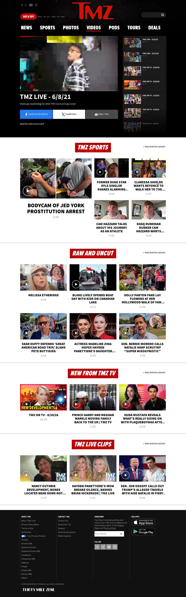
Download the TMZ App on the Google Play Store (143, 531)
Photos (71, 28)
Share (38, 114)
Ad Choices (26, 532)
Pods (114, 28)
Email (103, 114)
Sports (47, 28)
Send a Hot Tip (64, 524)
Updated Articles (28, 547)
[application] (69, 63)
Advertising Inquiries (67, 532)
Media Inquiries (64, 536)
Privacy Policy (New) (30, 524)
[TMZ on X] (26, 5)
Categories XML (28, 559)
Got (28, 17)
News (26, 28)
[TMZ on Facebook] (22, 5)
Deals (154, 28)
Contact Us (63, 521)
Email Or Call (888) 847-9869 (51, 17)
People (24, 566)
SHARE (70, 114)
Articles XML (26, 544)
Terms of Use (27, 528)
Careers (61, 528)
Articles (24, 540)
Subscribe (121, 534)
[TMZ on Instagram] (36, 5)
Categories (26, 555)
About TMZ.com (28, 521)
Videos (94, 28)
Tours (133, 28)
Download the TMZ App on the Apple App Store (143, 522)
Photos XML (26, 574)
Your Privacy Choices (36, 536)
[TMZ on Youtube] (31, 5)
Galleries (25, 563)
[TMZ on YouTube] (109, 547)
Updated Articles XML (30, 551)
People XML (26, 570)
